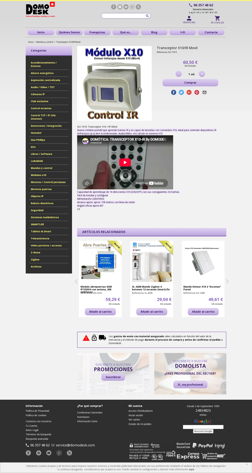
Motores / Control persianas (48, 182)
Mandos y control (41, 168)
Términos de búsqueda (38, 434)
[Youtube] (126, 6)
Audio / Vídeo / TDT (43, 87)
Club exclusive (39, 101)
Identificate (189, 22)
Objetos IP (37, 196)
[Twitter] (138, 6)
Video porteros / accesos (46, 245)
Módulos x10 (38, 175)
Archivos (36, 266)
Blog (154, 32)
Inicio (41, 32)
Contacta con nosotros (38, 421)
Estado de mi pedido (140, 424)
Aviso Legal (32, 430)
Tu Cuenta (31, 425)
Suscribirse (113, 377)
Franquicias (97, 32)
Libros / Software (41, 154)
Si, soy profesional (190, 384)
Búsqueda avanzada (37, 438)
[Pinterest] (132, 7)
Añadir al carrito (100, 312)
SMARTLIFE (37, 224)
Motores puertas (41, 189)
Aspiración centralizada (45, 80)
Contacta (211, 32)
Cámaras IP (38, 94)
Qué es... (125, 32)
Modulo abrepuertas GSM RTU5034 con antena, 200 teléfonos (96, 289)
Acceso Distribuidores (141, 410)
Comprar (190, 82)
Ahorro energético (42, 73)
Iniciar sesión (136, 415)
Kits (33, 147)
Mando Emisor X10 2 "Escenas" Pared (202, 288)
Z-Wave (35, 252)
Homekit (36, 132)
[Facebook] (113, 6)
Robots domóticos (42, 203)
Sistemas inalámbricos (45, 217)
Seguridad (37, 210)
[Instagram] (119, 6)
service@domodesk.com (75, 445)
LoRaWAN (37, 161)
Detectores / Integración (46, 125)
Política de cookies (36, 415)
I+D (183, 32)
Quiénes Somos (69, 32)
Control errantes (41, 108)
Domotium (83, 417)
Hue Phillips (38, 139)
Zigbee (35, 259)
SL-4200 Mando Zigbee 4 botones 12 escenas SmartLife (151, 288)
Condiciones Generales (90, 412)
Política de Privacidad (37, 410)
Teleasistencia (40, 238)
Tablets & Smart (41, 231)
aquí (191, 469)
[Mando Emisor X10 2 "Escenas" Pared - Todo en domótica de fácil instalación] (203, 262)
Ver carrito (134, 419)
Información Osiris (87, 421)
